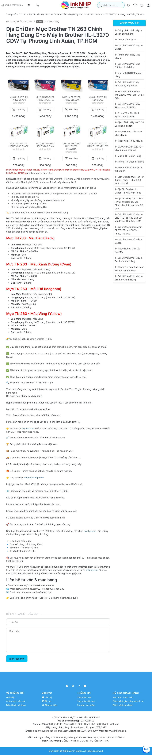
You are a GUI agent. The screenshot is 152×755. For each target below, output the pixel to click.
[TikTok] (79, 686)
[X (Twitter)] (73, 686)
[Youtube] (85, 686)
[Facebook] (67, 686)
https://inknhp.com (34, 477)
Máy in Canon (75, 750)
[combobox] (111, 5)
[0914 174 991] (38, 5)
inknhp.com (28, 428)
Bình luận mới (16, 658)
